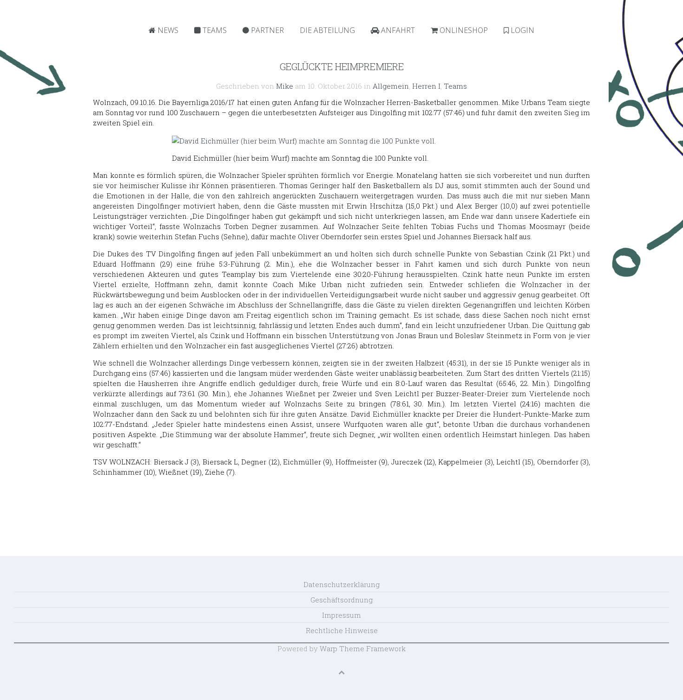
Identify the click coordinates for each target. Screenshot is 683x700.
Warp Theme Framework (363, 648)
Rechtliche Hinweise (342, 630)
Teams (214, 30)
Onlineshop (463, 30)
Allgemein (391, 86)
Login (521, 30)
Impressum (341, 615)
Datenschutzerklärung (341, 584)
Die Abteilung (327, 30)
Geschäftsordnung (341, 599)
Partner (266, 30)
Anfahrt (397, 30)
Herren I (426, 86)
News (167, 30)
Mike (284, 86)
